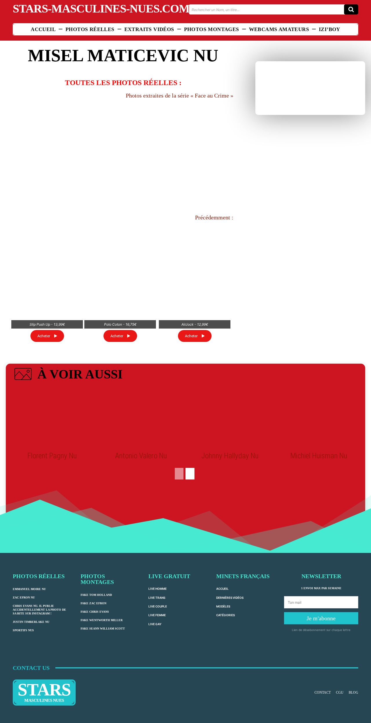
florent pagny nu (52, 515)
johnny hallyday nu (230, 515)
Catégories (225, 675)
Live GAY (154, 684)
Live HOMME (157, 648)
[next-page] (190, 534)
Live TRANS (156, 657)
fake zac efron (93, 663)
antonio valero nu (141, 515)
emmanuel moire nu (29, 649)
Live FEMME (157, 675)
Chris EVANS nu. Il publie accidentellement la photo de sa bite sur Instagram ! (39, 669)
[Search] (351, 9)
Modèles (223, 666)
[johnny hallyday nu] (229, 478)
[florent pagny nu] (52, 478)
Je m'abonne (321, 678)
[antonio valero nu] (141, 478)
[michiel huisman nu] (318, 478)
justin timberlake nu (31, 682)
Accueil (222, 648)
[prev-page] (179, 534)
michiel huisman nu (318, 515)
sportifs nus (23, 690)
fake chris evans (95, 671)
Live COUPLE (157, 666)
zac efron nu (24, 657)
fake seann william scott (103, 688)
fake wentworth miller (102, 680)
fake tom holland (96, 655)
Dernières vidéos (229, 657)
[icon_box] (68, 435)
